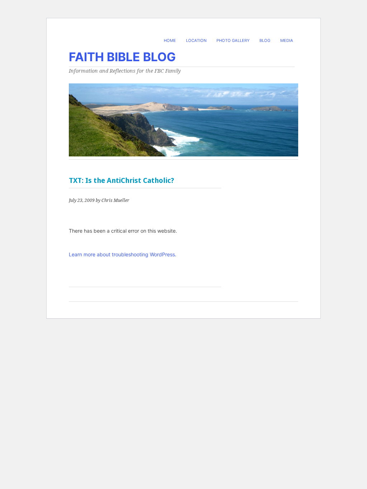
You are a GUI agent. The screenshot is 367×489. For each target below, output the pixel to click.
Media (286, 40)
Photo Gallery (232, 40)
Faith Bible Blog (122, 56)
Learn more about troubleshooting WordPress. (122, 254)
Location (196, 40)
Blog (264, 40)
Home (170, 40)
